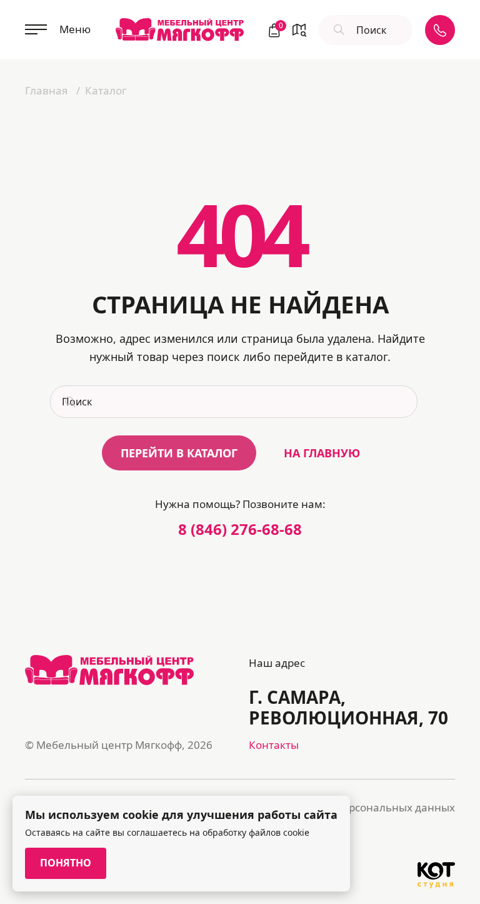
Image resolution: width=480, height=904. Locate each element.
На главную (322, 452)
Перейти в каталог (179, 452)
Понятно (65, 863)
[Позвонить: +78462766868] (440, 30)
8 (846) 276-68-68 (240, 529)
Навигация (299, 30)
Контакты (274, 745)
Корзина (279, 27)
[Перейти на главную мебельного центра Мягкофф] (180, 29)
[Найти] (337, 30)
